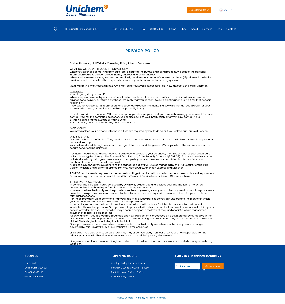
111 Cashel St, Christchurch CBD (81, 29)
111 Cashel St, (31, 263)
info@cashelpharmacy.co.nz (90, 119)
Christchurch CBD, (33, 268)
